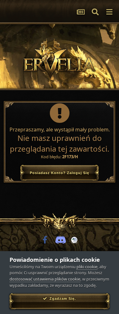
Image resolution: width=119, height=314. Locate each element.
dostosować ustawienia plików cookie (45, 279)
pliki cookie (86, 266)
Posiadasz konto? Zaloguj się (59, 173)
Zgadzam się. (61, 298)
